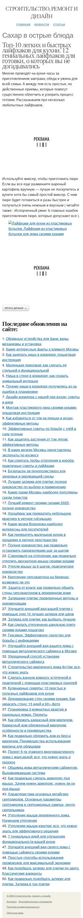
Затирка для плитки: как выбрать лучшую (41, 619)
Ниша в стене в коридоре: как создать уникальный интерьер (35, 378)
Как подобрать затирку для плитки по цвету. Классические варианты (40, 870)
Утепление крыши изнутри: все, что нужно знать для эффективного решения (39, 828)
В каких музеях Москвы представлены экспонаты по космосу (36, 452)
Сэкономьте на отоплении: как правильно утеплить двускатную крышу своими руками (39, 558)
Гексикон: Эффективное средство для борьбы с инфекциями (36, 638)
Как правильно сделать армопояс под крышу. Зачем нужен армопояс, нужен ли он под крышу (38, 783)
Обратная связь (15, 912)
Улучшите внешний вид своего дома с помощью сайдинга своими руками (36, 849)
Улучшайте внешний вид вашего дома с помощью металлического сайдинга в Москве (39, 648)
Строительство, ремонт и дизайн (41, 12)
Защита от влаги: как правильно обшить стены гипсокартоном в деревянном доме (38, 590)
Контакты (12, 901)
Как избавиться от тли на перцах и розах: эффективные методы (37, 420)
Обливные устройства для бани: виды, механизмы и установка (35, 341)
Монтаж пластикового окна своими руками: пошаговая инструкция (39, 410)
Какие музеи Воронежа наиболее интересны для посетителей (32, 526)
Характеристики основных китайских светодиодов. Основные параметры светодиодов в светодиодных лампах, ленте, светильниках (39, 801)
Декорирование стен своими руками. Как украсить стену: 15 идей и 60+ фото (38, 701)
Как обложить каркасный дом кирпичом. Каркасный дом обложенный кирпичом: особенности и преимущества (37, 725)
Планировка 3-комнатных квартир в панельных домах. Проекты (34, 712)
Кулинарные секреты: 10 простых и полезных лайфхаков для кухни (34, 690)
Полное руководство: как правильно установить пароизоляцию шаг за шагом (35, 548)
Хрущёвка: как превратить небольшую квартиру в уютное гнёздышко (36, 516)
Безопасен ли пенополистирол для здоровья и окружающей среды (34, 473)
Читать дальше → (16, 308)
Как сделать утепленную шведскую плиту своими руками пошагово (38, 627)
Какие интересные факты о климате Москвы (42, 349)
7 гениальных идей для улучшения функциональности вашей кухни (33, 839)
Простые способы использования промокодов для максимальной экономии (36, 860)
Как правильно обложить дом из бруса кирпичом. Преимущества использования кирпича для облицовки (36, 741)
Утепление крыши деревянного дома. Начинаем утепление (36, 818)
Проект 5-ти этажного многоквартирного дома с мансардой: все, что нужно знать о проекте (38, 757)
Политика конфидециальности (23, 906)
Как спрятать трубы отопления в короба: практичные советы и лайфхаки (38, 463)
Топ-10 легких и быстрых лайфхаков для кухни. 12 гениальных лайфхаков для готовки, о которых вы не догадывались (38, 55)
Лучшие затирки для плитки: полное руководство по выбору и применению (34, 484)
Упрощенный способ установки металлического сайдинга (30, 659)
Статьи (59, 24)
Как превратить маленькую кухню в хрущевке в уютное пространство (34, 537)
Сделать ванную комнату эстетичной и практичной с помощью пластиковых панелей (39, 680)
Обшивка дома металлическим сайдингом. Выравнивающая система (40, 770)
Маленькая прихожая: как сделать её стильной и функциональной (34, 367)
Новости (41, 24)
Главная (23, 24)
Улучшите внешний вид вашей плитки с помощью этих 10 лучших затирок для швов (38, 611)
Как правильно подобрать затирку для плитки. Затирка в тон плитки (36, 881)
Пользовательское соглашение (35, 901)
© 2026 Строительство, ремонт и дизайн (29, 895)
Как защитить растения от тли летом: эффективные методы (35, 442)
